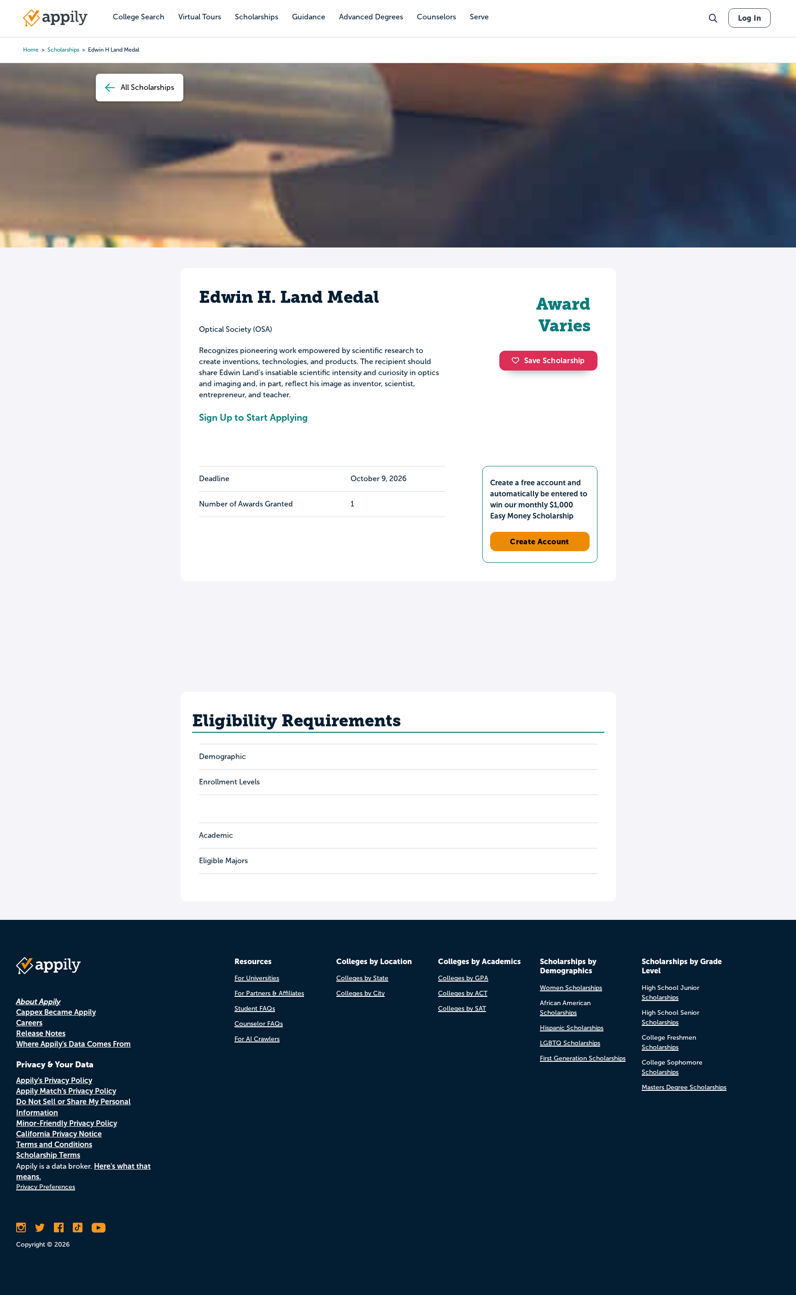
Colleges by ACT (462, 993)
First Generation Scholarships (583, 1058)
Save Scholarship (554, 361)
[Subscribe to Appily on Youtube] (98, 1228)
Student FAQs (254, 1008)
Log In (749, 18)
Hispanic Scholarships (571, 1027)
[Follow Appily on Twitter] (40, 1228)
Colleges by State (362, 978)
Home (31, 50)
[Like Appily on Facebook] (59, 1228)
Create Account (539, 541)
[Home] (55, 18)
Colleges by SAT (462, 1008)
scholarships (63, 50)
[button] (518, 360)
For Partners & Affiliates (269, 993)
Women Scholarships (571, 987)
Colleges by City (360, 993)
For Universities (256, 978)
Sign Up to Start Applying (253, 417)
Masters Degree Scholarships (684, 1087)
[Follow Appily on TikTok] (77, 1228)
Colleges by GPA (463, 978)
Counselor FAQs (258, 1023)
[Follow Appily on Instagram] (21, 1228)
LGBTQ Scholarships (570, 1043)
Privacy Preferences (45, 1186)
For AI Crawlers (257, 1039)
